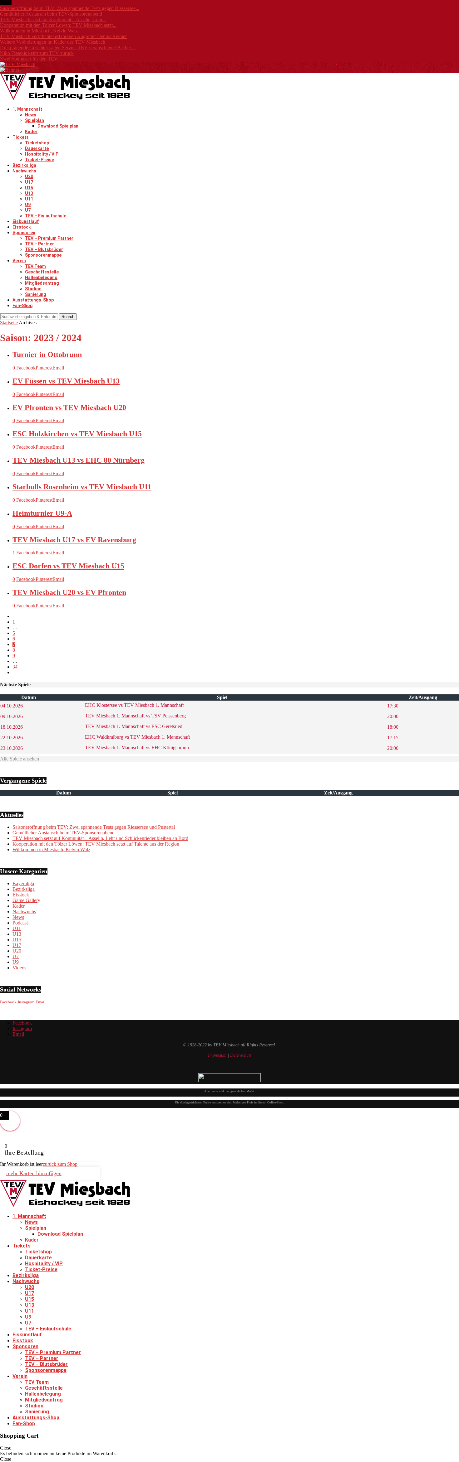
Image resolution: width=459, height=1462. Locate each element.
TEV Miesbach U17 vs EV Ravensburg (74, 540)
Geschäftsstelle (42, 271)
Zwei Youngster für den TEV (29, 58)
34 (14, 666)
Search (68, 316)
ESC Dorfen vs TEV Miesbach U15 (68, 566)
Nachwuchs (24, 170)
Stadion (33, 288)
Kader (31, 131)
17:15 (392, 737)
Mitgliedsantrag (42, 283)
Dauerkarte (37, 148)
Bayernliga (23, 883)
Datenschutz (240, 1055)
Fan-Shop (22, 305)
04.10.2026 (11, 705)
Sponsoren (23, 232)
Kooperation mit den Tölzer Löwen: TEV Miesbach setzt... (58, 25)
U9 (28, 204)
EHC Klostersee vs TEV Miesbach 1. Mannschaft (134, 705)
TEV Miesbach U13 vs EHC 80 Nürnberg (78, 460)
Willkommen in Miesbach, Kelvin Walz (39, 30)
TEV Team (35, 266)
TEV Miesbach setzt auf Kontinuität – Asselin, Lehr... (53, 19)
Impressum (217, 1055)
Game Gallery (26, 900)
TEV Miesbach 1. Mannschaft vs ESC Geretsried (133, 726)
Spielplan (34, 120)
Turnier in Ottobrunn (47, 354)
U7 (28, 210)
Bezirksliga (24, 165)
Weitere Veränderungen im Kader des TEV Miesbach (52, 42)
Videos (19, 967)
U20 (29, 176)
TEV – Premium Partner (49, 238)
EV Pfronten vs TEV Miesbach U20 (69, 407)
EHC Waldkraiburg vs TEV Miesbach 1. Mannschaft (137, 737)
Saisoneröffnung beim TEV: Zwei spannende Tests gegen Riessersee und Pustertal (93, 827)
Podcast (20, 922)
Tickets (20, 137)
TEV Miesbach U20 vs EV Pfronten (69, 592)
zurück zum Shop (60, 1164)
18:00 (392, 727)
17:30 (392, 705)
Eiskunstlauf (25, 221)
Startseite (9, 322)
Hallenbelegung (41, 277)
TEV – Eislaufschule (45, 215)
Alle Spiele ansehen (19, 758)
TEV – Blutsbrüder (44, 249)
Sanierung (35, 294)
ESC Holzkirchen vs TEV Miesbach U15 (77, 434)
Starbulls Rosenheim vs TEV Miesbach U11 (81, 487)
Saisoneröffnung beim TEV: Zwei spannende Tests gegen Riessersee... (69, 8)
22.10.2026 (11, 737)
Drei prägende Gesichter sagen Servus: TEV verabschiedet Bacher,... (68, 47)
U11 (29, 198)
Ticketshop (37, 142)
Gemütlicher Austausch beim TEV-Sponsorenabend (51, 14)
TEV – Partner (39, 243)
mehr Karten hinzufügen (34, 1173)
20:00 (392, 716)
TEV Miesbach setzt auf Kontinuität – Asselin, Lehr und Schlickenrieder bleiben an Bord (100, 838)
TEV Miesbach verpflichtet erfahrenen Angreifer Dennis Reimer (63, 36)
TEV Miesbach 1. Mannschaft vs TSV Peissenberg (135, 715)
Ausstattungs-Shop (33, 299)
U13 (29, 193)
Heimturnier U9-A (42, 513)
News (30, 114)
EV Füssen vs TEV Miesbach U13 (66, 381)
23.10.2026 (11, 748)
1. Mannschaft (27, 109)
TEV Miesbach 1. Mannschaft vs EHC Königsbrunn (136, 747)
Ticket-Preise (39, 159)
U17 (29, 182)
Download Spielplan (57, 125)
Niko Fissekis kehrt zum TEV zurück (37, 53)
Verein (19, 260)
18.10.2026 (11, 727)
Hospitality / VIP (41, 154)
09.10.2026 (11, 716)
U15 (29, 187)
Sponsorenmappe (43, 255)
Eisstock (21, 226)
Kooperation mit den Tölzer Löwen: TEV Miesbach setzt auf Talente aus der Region (95, 844)
